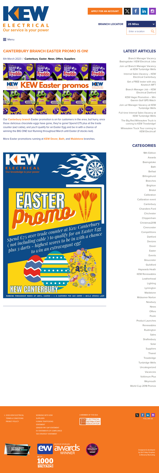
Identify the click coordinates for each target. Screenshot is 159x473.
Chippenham (149, 218)
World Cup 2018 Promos (143, 386)
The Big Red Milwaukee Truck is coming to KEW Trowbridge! (138, 122)
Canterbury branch (19, 119)
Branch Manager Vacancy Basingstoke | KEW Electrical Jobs (138, 60)
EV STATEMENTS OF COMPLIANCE (49, 431)
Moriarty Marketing (148, 455)
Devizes (151, 241)
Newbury (151, 302)
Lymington (150, 288)
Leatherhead (149, 278)
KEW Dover (51, 138)
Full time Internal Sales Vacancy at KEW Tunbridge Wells (137, 114)
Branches (151, 180)
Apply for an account (105, 11)
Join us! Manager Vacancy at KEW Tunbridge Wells (137, 106)
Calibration (150, 194)
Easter (43, 58)
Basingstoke (149, 162)
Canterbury (31, 58)
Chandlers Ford (147, 208)
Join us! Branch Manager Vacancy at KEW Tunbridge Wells (137, 68)
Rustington (150, 330)
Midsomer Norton (146, 297)
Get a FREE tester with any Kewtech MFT (141, 83)
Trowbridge (150, 358)
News (51, 58)
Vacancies (150, 372)
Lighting (151, 283)
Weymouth (150, 381)
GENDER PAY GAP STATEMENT (47, 428)
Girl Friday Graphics (148, 452)
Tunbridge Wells (147, 362)
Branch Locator (110, 24)
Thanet (152, 353)
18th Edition (149, 152)
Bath (61, 138)
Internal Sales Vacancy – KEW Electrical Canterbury (140, 75)
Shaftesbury (149, 339)
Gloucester (150, 260)
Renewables (149, 325)
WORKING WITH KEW (44, 415)
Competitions (148, 232)
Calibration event (146, 199)
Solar (153, 344)
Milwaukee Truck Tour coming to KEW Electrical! (138, 130)
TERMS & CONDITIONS (14, 418)
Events (152, 255)
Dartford (151, 236)
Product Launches (146, 320)
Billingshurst (149, 176)
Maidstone (77, 138)
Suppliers (69, 58)
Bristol (152, 190)
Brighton (151, 185)
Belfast (152, 171)
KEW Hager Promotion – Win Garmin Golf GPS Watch (140, 99)
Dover (152, 246)
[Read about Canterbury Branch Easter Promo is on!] (54, 88)
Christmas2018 (148, 222)
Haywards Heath (147, 269)
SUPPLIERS (40, 418)
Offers (59, 58)
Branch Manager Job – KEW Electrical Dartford (141, 91)
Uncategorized (148, 367)
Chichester (150, 213)
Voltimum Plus (148, 376)
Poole (153, 316)
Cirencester (149, 227)
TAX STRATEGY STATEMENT (46, 434)
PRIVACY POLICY (12, 421)
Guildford (151, 264)
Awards (152, 157)
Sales (153, 334)
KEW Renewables (146, 274)
